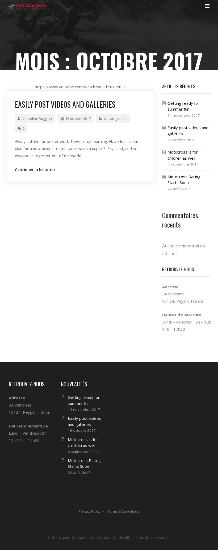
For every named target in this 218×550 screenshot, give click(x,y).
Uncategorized (116, 118)
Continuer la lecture (34, 169)
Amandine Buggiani (37, 118)
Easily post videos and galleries (65, 104)
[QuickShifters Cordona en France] (27, 7)
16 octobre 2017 (78, 118)
